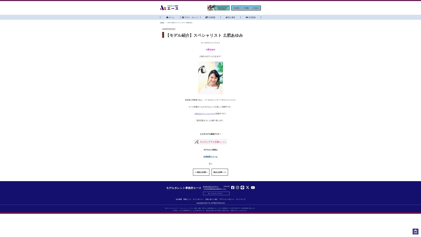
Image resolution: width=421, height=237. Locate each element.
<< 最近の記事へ (201, 172)
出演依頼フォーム (210, 156)
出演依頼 (252, 17)
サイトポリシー (198, 199)
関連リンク (187, 199)
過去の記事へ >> (219, 172)
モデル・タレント (192, 17)
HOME (162, 22)
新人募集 (231, 17)
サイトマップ (240, 199)
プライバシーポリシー (227, 199)
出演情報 (211, 17)
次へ (210, 163)
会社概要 (179, 199)
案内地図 (227, 186)
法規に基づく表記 (211, 199)
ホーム (171, 17)
